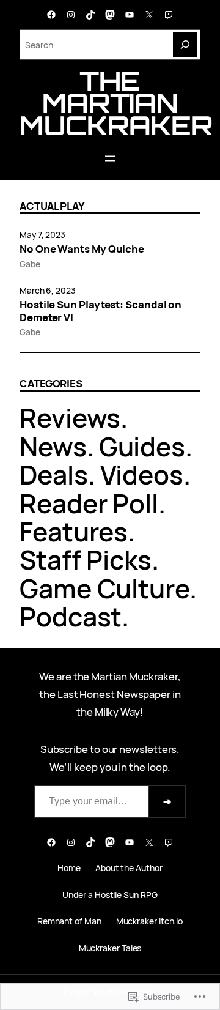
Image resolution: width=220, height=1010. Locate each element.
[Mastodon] (110, 15)
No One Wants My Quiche (82, 249)
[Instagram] (71, 15)
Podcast (71, 616)
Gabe (30, 264)
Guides (142, 446)
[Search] (185, 44)
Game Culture (104, 588)
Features (74, 531)
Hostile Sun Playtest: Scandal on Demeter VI (101, 311)
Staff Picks (86, 559)
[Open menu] (110, 158)
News (53, 446)
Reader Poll (89, 503)
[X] (149, 15)
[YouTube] (129, 15)
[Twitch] (169, 15)
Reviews (70, 418)
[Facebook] (51, 15)
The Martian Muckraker (116, 102)
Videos (142, 474)
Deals (54, 474)
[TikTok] (90, 15)
